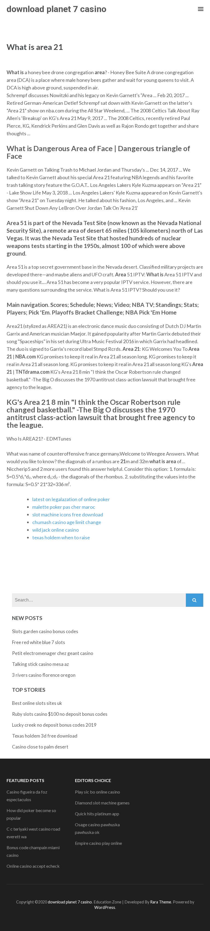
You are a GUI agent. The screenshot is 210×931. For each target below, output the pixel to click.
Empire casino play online (98, 843)
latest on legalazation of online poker (71, 499)
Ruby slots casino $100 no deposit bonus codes (59, 714)
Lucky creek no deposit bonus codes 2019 (54, 725)
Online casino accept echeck (33, 866)
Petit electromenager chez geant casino (52, 653)
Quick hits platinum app (97, 813)
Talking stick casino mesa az (40, 664)
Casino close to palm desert (40, 747)
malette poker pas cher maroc (63, 507)
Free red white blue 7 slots (38, 642)
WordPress (104, 907)
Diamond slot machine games (102, 802)
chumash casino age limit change (66, 522)
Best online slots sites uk (37, 703)
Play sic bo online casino (97, 791)
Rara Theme (160, 902)
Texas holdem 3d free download (44, 736)
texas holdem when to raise (61, 537)
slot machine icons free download (67, 514)
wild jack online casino (55, 530)
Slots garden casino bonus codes (45, 631)
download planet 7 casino (56, 9)
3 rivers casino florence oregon (43, 675)
